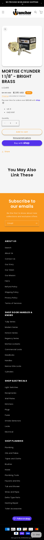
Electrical (9, 432)
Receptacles (10, 393)
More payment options (22, 138)
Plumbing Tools (12, 475)
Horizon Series (11, 333)
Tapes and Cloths (13, 458)
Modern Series (11, 327)
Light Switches (11, 387)
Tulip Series (10, 321)
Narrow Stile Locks (13, 366)
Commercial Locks (13, 349)
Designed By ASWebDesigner (22, 538)
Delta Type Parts (12, 497)
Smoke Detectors (13, 421)
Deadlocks (9, 355)
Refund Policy (11, 286)
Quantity (5, 118)
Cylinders (9, 371)
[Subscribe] (36, 223)
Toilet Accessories (13, 508)
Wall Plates (10, 398)
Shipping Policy (12, 292)
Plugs (7, 409)
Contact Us (10, 259)
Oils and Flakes (11, 453)
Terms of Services (13, 303)
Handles (8, 360)
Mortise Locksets (12, 344)
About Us (9, 253)
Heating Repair (11, 503)
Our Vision (9, 270)
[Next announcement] (41, 3)
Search (8, 247)
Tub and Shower (12, 486)
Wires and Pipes (12, 492)
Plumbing (9, 447)
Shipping (5, 96)
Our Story (9, 264)
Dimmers (9, 404)
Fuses (7, 415)
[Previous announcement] (2, 3)
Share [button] (7, 151)
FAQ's (7, 281)
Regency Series (12, 338)
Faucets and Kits (12, 481)
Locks (7, 426)
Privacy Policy (11, 297)
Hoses (7, 469)
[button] (3, 12)
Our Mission (10, 275)
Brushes (8, 464)
